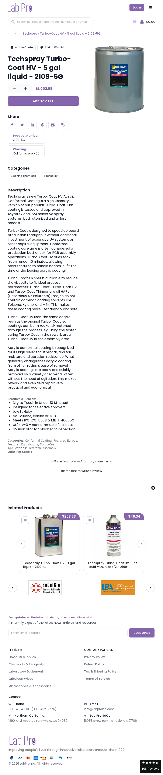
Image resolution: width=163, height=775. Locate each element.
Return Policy (94, 664)
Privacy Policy (94, 657)
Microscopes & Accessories (29, 686)
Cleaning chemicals (23, 176)
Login (137, 7)
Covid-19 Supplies (22, 657)
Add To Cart (43, 101)
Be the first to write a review (81, 471)
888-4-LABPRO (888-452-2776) (32, 709)
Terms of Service (97, 679)
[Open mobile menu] (150, 7)
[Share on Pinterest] (42, 125)
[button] (81, 470)
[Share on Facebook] (12, 125)
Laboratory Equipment (25, 671)
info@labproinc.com (99, 709)
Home (12, 33)
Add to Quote (24, 47)
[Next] (142, 544)
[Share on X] (22, 125)
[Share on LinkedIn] (32, 125)
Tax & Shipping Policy (100, 671)
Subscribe (141, 633)
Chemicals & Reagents (26, 664)
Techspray (51, 176)
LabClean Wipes (20, 679)
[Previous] (21, 544)
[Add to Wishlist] (25, 520)
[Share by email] (52, 125)
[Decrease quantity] (14, 88)
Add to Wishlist (55, 47)
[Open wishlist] (134, 21)
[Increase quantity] (25, 88)
